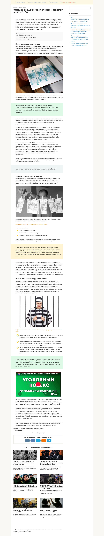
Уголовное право (53, 2)
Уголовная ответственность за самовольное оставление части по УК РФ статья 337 (51, 486)
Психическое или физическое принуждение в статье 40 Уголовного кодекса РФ (49, 510)
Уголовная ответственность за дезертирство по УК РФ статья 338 (25, 486)
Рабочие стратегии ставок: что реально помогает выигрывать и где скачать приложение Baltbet (80, 19)
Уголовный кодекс (20, 2)
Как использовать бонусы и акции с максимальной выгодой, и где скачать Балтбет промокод (80, 31)
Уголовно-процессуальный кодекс (37, 2)
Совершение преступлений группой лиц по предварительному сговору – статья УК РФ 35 (51, 463)
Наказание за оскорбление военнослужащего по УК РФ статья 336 (22, 510)
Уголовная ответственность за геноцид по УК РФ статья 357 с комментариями (23, 463)
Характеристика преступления (24, 35)
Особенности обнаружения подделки (28, 37)
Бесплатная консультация (68, 2)
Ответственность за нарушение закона (26, 39)
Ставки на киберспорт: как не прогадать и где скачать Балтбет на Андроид (80, 25)
